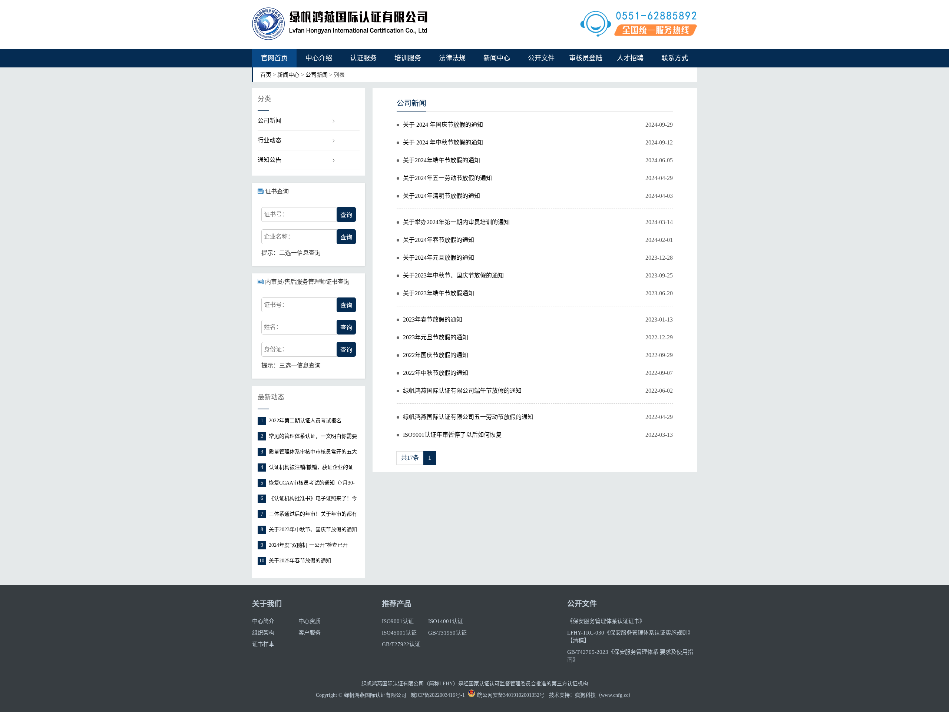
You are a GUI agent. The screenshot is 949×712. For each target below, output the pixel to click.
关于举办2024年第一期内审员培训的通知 (456, 222)
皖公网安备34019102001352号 (511, 695)
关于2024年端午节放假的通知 (441, 160)
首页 (265, 75)
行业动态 (269, 140)
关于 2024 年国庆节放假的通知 (443, 125)
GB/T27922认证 (401, 644)
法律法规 (452, 58)
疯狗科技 (585, 695)
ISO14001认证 (445, 621)
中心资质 (309, 621)
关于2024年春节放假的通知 (438, 240)
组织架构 (263, 633)
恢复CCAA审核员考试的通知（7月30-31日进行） (312, 483)
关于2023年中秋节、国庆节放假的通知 (313, 529)
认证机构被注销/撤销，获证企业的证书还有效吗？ (311, 468)
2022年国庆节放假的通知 (435, 355)
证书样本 (263, 644)
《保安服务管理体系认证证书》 (606, 621)
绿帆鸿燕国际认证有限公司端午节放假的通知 (462, 390)
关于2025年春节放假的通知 (300, 560)
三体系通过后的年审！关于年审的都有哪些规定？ (313, 514)
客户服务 (309, 633)
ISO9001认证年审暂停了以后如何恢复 (452, 435)
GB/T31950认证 (447, 633)
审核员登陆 (585, 58)
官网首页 (274, 58)
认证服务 (363, 58)
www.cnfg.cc (614, 695)
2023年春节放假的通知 (432, 319)
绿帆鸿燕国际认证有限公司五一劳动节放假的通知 (468, 417)
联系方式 (674, 58)
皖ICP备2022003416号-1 (438, 695)
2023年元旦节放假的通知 (435, 337)
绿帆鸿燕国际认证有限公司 (375, 695)
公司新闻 (316, 75)
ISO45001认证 (399, 633)
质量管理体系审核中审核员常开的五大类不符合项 (313, 452)
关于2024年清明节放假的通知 (441, 196)
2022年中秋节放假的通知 (435, 373)
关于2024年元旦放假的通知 (438, 257)
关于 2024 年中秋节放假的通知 (443, 142)
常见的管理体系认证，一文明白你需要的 (313, 436)
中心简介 (263, 621)
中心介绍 (318, 58)
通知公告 (269, 160)
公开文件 (541, 58)
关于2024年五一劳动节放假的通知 (447, 178)
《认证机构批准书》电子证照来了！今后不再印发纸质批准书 (313, 499)
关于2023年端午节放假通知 (438, 293)
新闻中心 (496, 58)
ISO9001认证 (398, 621)
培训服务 (407, 58)
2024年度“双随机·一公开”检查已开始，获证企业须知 (308, 545)
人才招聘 (630, 58)
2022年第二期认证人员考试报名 (305, 420)
